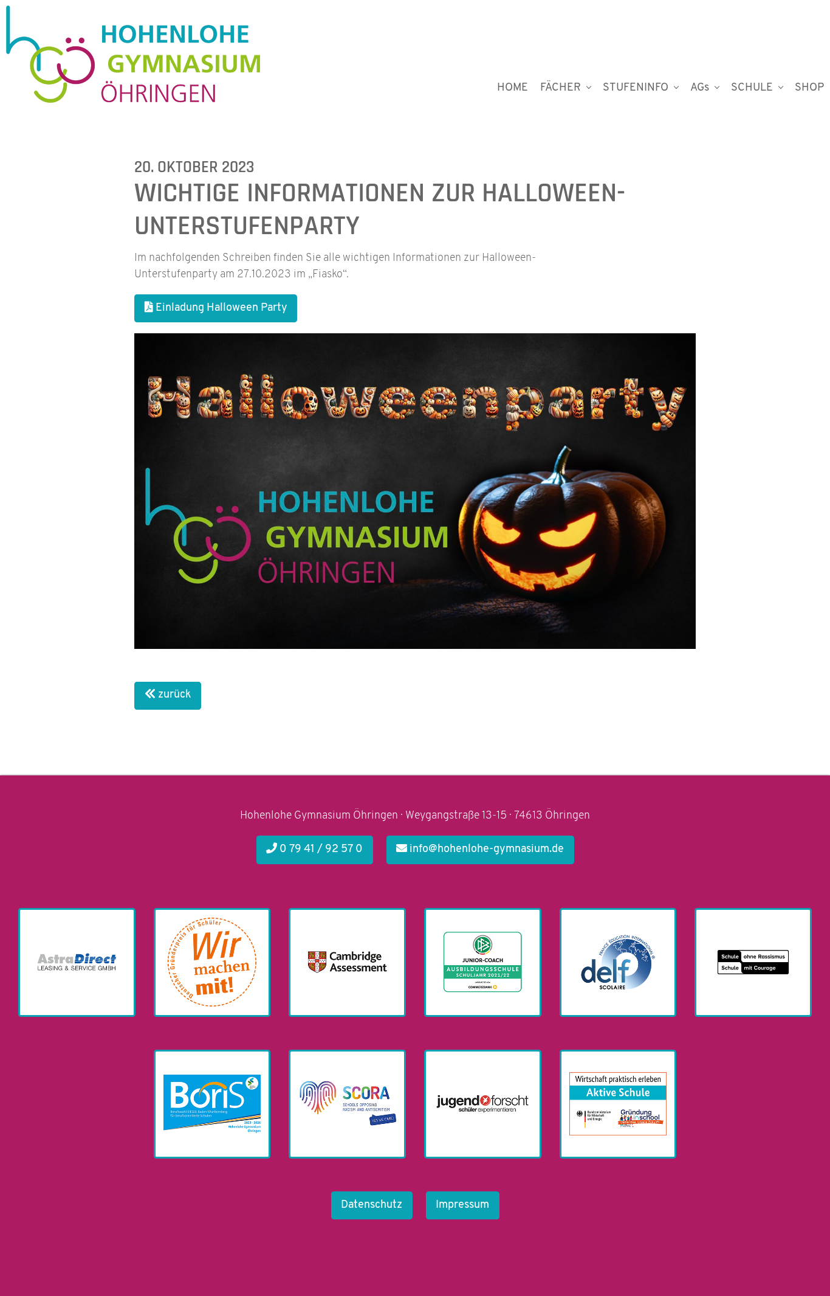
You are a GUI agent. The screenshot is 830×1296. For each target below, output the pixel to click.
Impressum (462, 1205)
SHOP (809, 88)
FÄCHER (560, 88)
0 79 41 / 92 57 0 (320, 849)
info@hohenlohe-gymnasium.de (485, 849)
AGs (699, 88)
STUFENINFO (635, 88)
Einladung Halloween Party (220, 308)
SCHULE (752, 88)
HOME (512, 88)
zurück (173, 695)
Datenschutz (371, 1205)
